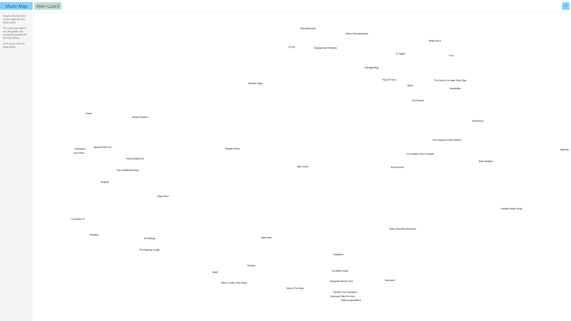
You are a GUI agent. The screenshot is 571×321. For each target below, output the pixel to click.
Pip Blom (96, 234)
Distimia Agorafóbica (356, 299)
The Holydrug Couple (144, 245)
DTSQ (276, 55)
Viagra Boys (164, 198)
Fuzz (446, 52)
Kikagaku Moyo (231, 147)
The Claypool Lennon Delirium (450, 137)
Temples (254, 266)
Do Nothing (151, 238)
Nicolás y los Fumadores (351, 291)
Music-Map (16, 6)
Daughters (341, 254)
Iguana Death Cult (102, 149)
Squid (217, 272)
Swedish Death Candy (500, 215)
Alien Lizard (302, 166)
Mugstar (104, 180)
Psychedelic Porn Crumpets (422, 154)
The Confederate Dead (125, 166)
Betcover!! (385, 282)
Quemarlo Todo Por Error (349, 295)
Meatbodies (451, 85)
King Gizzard (397, 165)
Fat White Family (343, 270)
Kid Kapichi (80, 150)
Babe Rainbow (484, 162)
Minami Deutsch (140, 115)
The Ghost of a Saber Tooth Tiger (482, 91)
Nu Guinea (79, 154)
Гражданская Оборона (330, 48)
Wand (408, 83)
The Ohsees (410, 94)
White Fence (423, 37)
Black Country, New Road (234, 283)
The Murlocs (478, 119)
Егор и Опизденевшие (360, 33)
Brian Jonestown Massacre (395, 231)
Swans (90, 113)
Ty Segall (398, 53)
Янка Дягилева (313, 28)
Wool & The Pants (279, 288)
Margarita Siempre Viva (346, 280)
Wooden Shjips (256, 83)
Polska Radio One (134, 157)
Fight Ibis (565, 155)
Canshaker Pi (79, 219)
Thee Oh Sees (388, 79)
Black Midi (273, 236)
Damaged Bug (367, 66)
